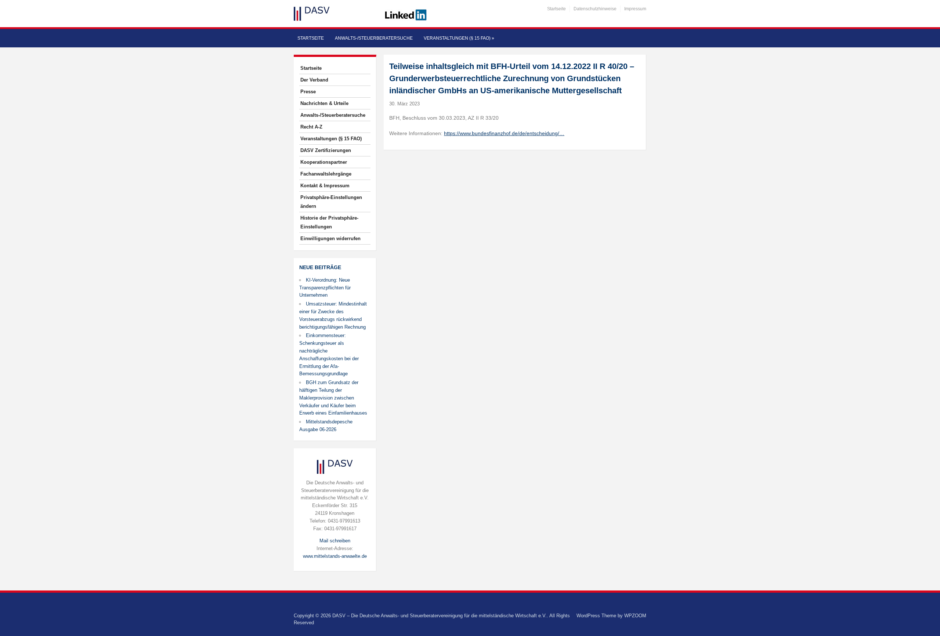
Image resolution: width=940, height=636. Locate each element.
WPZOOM (635, 615)
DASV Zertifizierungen (325, 150)
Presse (308, 91)
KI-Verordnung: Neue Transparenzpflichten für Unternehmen (325, 287)
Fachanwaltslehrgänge (325, 174)
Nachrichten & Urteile (324, 103)
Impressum (635, 8)
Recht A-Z (311, 127)
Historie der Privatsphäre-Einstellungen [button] (329, 222)
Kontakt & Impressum (325, 185)
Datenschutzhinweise (595, 8)
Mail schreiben (334, 540)
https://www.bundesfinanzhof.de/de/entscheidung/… (504, 133)
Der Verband (314, 80)
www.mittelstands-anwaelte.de (335, 556)
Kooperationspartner (323, 162)
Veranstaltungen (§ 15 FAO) (459, 38)
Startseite (556, 8)
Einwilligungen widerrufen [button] (330, 238)
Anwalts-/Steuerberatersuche (374, 38)
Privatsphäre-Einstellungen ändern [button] (331, 202)
